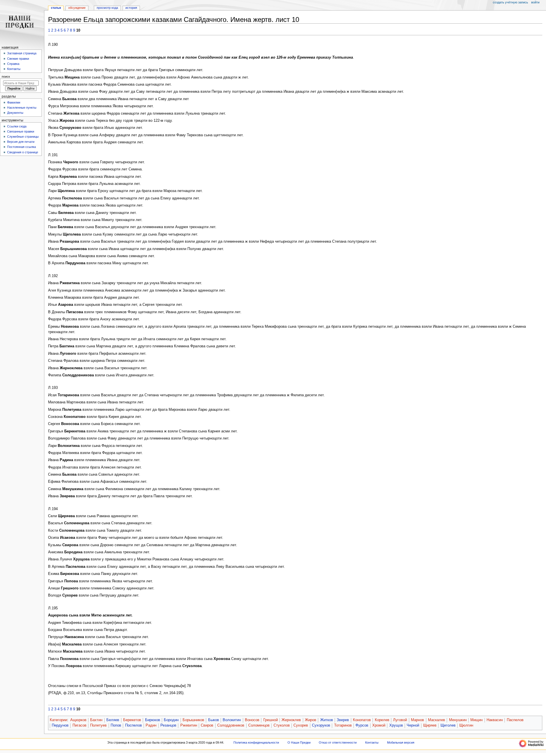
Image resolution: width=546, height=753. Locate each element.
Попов (116, 725)
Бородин (171, 720)
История (131, 7)
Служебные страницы (23, 136)
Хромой (378, 725)
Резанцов (168, 725)
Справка (13, 63)
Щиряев (430, 725)
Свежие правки (18, 58)
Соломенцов (259, 725)
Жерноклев (291, 720)
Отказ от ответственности (338, 742)
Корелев (382, 720)
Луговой (400, 720)
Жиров (310, 720)
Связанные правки (20, 131)
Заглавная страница (21, 53)
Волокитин (232, 720)
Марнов (417, 720)
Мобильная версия (400, 742)
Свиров (207, 725)
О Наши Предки (299, 742)
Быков (213, 720)
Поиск (6, 76)
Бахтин (96, 720)
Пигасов (79, 725)
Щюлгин (466, 725)
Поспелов (133, 725)
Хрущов (396, 725)
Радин (151, 725)
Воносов (252, 720)
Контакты (13, 69)
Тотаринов (343, 725)
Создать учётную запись (510, 2)
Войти (535, 2)
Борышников (193, 720)
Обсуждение (77, 7)
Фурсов (361, 725)
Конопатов (362, 720)
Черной (413, 725)
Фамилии (13, 102)
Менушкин (458, 720)
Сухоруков (321, 725)
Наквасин (495, 720)
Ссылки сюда (16, 126)
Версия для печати (20, 141)
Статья (56, 7)
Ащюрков (78, 720)
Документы (15, 112)
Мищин (476, 720)
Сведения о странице (22, 152)
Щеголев (448, 725)
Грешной (270, 720)
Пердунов (60, 725)
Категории (58, 720)
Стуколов (282, 725)
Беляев (112, 720)
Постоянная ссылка (21, 146)
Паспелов (515, 720)
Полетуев (98, 725)
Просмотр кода (107, 7)
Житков (326, 720)
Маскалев (436, 720)
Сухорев (300, 725)
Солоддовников (230, 725)
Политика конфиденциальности (256, 742)
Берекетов (132, 720)
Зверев (343, 720)
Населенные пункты (21, 107)
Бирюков (152, 720)
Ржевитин (188, 725)
